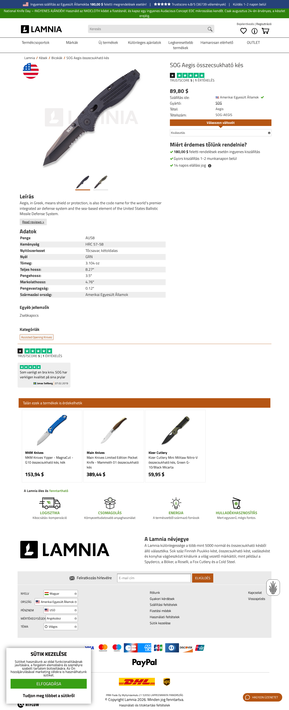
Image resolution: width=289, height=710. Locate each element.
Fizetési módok (160, 610)
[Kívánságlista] (243, 31)
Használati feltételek (165, 616)
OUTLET (253, 42)
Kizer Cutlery (158, 452)
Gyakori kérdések (162, 598)
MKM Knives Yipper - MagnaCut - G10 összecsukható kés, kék (49, 460)
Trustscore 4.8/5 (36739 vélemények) (199, 4)
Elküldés (202, 577)
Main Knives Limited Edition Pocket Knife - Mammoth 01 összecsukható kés (113, 462)
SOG (219, 102)
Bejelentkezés (246, 24)
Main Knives (96, 452)
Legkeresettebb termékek (180, 45)
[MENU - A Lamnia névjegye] (254, 31)
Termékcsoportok (36, 42)
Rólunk (155, 592)
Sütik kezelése (160, 623)
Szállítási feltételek (163, 604)
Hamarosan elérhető (217, 42)
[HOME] (42, 29)
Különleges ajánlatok (144, 42)
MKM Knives (34, 452)
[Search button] (210, 29)
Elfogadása (48, 683)
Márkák (72, 42)
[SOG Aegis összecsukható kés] (92, 117)
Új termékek (108, 42)
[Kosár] (265, 31)
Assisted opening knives (36, 337)
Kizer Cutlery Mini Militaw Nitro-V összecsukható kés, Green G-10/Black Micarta (173, 462)
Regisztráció (263, 24)
